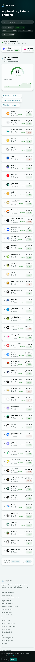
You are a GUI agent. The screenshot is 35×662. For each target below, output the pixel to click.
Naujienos (4, 618)
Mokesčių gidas (6, 621)
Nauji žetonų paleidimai (10, 100)
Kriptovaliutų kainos (7, 592)
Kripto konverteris (7, 603)
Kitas (28, 561)
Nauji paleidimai (6, 609)
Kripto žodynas (6, 601)
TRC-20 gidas (5, 629)
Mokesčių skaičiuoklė (8, 623)
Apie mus (4, 635)
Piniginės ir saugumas (8, 626)
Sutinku (13, 659)
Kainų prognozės (6, 612)
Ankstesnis (15, 561)
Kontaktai (4, 643)
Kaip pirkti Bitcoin (7, 615)
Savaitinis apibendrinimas (9, 606)
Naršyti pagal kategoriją (10, 95)
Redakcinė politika (7, 638)
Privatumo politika (7, 640)
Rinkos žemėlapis (10, 105)
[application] (17, 85)
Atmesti (5, 659)
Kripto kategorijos (7, 595)
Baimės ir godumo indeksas (10, 598)
